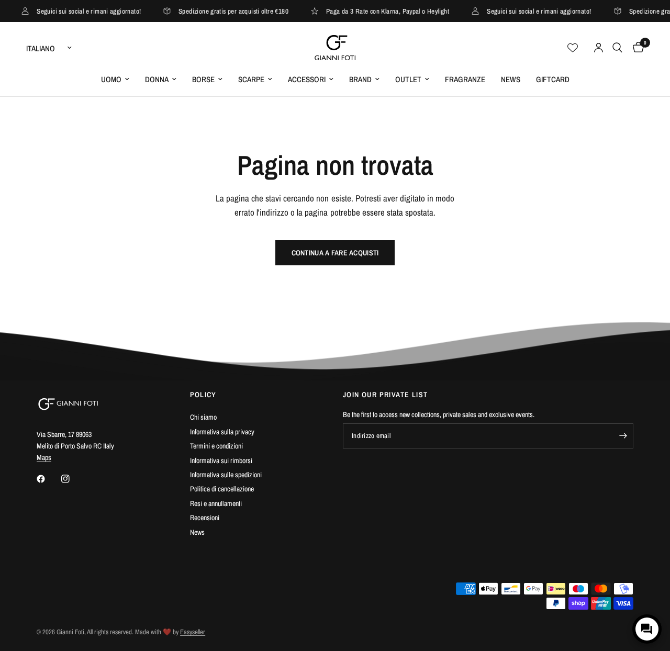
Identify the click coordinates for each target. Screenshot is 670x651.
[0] (636, 47)
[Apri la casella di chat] (647, 629)
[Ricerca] (617, 47)
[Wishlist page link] (572, 47)
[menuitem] (115, 79)
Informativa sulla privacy (222, 431)
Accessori (307, 79)
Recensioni (204, 517)
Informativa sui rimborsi (221, 460)
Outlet (408, 79)
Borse (203, 79)
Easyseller (192, 631)
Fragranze (465, 79)
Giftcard (553, 79)
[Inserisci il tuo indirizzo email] (622, 435)
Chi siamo (203, 417)
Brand (360, 79)
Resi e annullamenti (216, 503)
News (510, 79)
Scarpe (251, 79)
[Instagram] (72, 478)
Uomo (111, 79)
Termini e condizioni (216, 446)
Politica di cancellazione (222, 488)
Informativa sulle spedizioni (226, 474)
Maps (44, 457)
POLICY (203, 394)
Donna (157, 79)
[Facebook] (48, 478)
